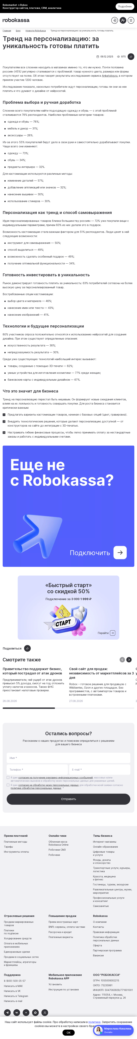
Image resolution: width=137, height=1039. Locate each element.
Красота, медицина (104, 878)
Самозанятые (101, 906)
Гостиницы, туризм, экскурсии (110, 884)
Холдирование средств (18, 938)
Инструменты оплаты (16, 851)
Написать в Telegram (16, 996)
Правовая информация (106, 932)
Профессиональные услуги (108, 899)
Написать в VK (12, 991)
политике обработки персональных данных (36, 788)
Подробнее (125, 6)
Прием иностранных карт (63, 921)
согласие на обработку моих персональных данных (48, 785)
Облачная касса (58, 843)
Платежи (11, 932)
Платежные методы (15, 841)
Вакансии (98, 955)
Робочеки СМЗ (57, 849)
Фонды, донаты (102, 861)
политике (94, 1022)
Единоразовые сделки (17, 951)
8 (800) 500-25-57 (15, 980)
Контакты (98, 926)
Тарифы (8, 846)
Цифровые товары (103, 853)
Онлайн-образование (105, 846)
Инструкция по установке (64, 989)
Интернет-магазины (104, 841)
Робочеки (54, 854)
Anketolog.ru (109, 75)
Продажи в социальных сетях (21, 956)
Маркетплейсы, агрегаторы (20, 963)
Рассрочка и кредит (60, 932)
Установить (55, 984)
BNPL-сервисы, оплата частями (67, 926)
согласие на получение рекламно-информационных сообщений (55, 777)
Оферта (97, 945)
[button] (129, 660)
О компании (100, 921)
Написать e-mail (13, 1001)
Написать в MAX (13, 986)
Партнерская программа (107, 950)
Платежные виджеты (61, 937)
